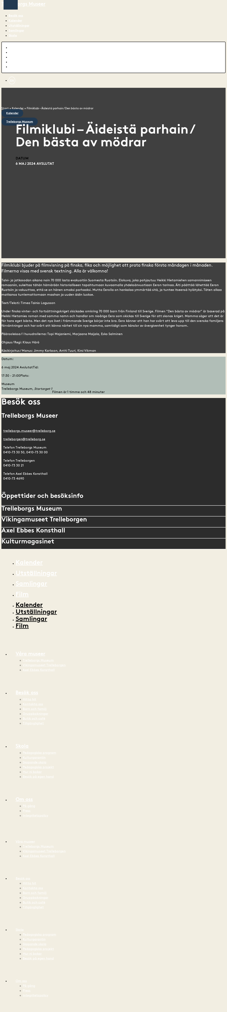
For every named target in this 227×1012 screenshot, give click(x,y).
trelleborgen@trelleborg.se (24, 439)
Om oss (24, 799)
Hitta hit (29, 699)
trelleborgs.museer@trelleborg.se (29, 430)
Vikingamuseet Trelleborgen (44, 665)
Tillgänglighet (33, 723)
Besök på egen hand (38, 776)
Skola (13, 35)
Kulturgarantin (34, 757)
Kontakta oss (33, 704)
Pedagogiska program (39, 752)
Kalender (15, 20)
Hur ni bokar (32, 771)
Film (22, 595)
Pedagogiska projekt (38, 767)
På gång (29, 806)
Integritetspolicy (35, 815)
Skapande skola (34, 762)
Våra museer (30, 654)
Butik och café (34, 718)
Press (27, 810)
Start (5, 108)
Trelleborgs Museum (38, 660)
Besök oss (16, 15)
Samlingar (16, 30)
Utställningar (19, 25)
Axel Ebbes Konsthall (39, 669)
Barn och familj (34, 708)
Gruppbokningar (35, 713)
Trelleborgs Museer (23, 4)
